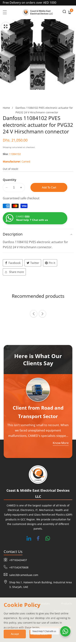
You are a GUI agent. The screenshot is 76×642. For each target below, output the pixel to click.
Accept (15, 633)
